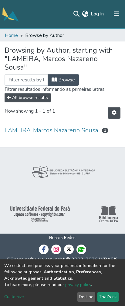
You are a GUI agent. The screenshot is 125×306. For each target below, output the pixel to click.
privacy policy (78, 285)
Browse (66, 80)
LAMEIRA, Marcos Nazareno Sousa (51, 130)
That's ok (108, 297)
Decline (86, 297)
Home (11, 35)
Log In (97, 14)
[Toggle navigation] (116, 14)
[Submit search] (76, 14)
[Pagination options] (114, 113)
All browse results (29, 97)
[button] (85, 14)
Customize (14, 297)
